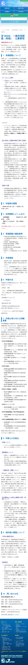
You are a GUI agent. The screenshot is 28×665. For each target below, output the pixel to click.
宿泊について (19, 642)
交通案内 (7, 11)
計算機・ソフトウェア (20, 629)
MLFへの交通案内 (19, 637)
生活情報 (22, 644)
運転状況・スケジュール (21, 630)
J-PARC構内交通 (19, 638)
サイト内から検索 (14, 21)
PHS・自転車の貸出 (20, 643)
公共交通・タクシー (20, 646)
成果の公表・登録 (6, 646)
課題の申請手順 (6, 638)
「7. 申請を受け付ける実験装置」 (13, 90)
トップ (3, 30)
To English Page (24, 0)
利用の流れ (21, 8)
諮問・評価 (7, 631)
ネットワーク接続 (19, 640)
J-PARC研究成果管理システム (16, 196)
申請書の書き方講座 (6, 649)
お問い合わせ (5, 651)
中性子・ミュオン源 (20, 623)
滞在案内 (21, 11)
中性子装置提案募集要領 (21, 631)
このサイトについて (13, 651)
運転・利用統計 (5, 627)
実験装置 (7, 8)
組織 (3, 631)
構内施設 (18, 644)
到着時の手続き (6, 642)
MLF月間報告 (4, 629)
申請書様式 (7, 300)
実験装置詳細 (12, 328)
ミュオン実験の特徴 (7, 626)
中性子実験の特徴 (6, 625)
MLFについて (4, 623)
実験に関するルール (6, 647)
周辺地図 (15, 15)
